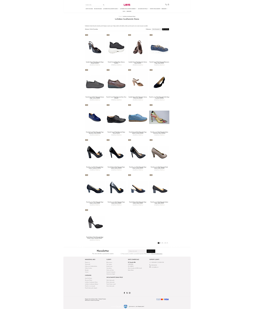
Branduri (164, 8)
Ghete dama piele (110, 280)
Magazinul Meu (90, 259)
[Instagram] (130, 293)
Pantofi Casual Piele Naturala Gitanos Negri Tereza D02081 (95, 98)
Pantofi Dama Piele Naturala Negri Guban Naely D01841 (137, 203)
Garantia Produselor (110, 272)
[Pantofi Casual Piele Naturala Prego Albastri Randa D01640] (138, 117)
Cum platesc (109, 268)
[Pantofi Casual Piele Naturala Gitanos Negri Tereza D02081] (95, 82)
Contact (86, 272)
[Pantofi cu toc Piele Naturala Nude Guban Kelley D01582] (159, 152)
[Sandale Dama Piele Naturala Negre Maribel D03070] (95, 47)
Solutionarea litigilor (110, 274)
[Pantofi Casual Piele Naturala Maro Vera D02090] (116, 82)
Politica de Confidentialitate (156, 253)
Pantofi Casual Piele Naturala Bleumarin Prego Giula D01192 (159, 63)
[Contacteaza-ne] (166, 4)
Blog (124, 11)
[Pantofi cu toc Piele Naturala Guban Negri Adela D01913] (159, 187)
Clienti (108, 259)
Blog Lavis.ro (109, 262)
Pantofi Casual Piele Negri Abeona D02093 (116, 63)
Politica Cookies (88, 268)
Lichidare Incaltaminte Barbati (91, 284)
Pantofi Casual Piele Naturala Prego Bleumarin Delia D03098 (95, 133)
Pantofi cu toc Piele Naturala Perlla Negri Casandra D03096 (159, 98)
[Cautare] (103, 5)
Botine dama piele (110, 282)
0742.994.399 (154, 265)
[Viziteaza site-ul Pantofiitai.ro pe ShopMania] (126, 306)
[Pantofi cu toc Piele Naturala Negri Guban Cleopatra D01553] (95, 152)
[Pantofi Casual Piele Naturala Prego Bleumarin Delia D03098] (95, 117)
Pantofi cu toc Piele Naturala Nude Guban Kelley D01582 (159, 168)
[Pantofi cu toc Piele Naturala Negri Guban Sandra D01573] (138, 152)
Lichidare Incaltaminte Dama (91, 282)
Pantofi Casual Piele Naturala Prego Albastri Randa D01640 (138, 133)
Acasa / (121, 16)
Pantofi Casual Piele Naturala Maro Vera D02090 (116, 98)
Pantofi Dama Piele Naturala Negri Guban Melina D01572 (116, 168)
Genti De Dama (88, 278)
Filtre (166, 29)
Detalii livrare (109, 266)
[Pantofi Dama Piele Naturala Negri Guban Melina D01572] (116, 152)
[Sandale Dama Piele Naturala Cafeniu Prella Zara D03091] (138, 82)
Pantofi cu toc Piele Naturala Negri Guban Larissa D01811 (94, 203)
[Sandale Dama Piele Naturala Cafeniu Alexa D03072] (138, 47)
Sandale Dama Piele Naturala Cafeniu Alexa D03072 (138, 63)
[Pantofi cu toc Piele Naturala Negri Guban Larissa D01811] (95, 187)
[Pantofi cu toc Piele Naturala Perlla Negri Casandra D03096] (159, 82)
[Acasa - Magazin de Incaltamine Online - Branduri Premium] (127, 5)
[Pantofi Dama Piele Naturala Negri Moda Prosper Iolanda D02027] (95, 222)
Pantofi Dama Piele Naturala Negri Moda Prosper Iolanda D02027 (94, 238)
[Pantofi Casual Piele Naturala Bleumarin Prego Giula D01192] (159, 47)
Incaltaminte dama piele (114, 277)
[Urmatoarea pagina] (167, 243)
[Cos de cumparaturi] (168, 4)
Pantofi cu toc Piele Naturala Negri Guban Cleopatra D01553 (94, 168)
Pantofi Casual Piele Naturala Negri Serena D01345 (116, 133)
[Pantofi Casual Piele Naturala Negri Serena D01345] (116, 117)
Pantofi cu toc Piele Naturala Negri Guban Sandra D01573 (137, 168)
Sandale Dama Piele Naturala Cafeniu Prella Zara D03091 (138, 98)
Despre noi (87, 262)
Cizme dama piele (110, 286)
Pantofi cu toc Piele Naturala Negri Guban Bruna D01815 (116, 203)
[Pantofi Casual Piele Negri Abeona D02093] (116, 47)
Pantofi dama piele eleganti (91, 288)
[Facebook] (124, 293)
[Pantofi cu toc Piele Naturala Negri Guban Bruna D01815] (116, 187)
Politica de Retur (110, 270)
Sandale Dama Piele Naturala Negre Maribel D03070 (95, 63)
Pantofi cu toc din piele (90, 286)
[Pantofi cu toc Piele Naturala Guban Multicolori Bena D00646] (159, 117)
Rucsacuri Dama (88, 280)
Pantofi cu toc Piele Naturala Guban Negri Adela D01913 (159, 203)
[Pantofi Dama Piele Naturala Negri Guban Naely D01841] (138, 187)
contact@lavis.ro (154, 267)
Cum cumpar (109, 264)
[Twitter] (127, 293)
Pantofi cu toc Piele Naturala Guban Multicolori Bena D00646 (159, 133)
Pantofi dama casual (110, 284)
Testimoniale (87, 264)
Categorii (88, 275)
